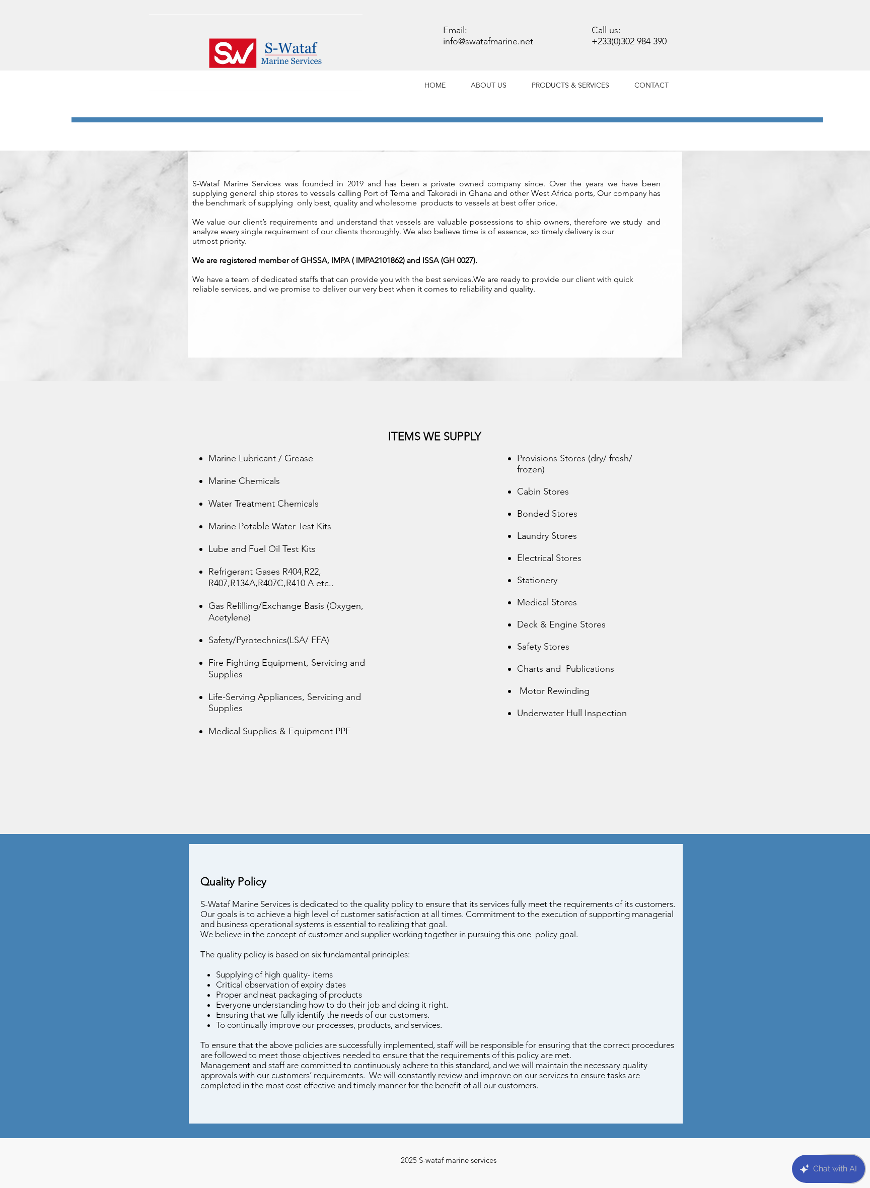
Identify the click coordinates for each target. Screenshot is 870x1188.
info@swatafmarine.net (488, 41)
